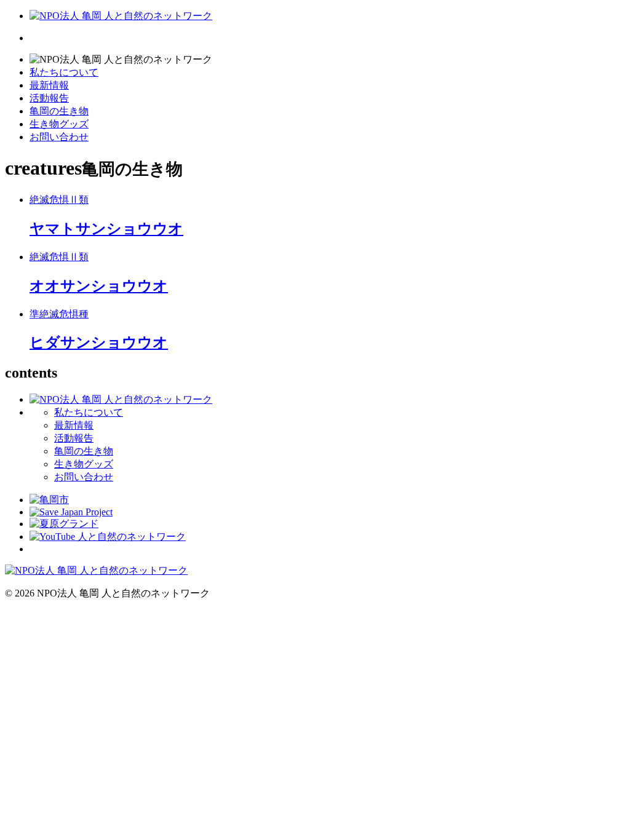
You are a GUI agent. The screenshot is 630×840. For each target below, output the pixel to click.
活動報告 (49, 98)
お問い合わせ (59, 137)
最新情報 (49, 85)
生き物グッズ (59, 124)
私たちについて (64, 72)
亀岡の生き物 (59, 111)
